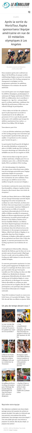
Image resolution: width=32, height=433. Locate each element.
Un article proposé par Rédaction (16, 67)
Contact (15, 430)
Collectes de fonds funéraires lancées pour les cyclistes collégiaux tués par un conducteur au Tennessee (8, 359)
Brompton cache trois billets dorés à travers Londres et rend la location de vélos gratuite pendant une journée (23, 360)
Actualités (16, 17)
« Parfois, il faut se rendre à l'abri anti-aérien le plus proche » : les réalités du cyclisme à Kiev (23, 387)
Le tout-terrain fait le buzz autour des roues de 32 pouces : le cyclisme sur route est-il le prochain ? (8, 327)
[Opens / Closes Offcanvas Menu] (29, 12)
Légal (10, 430)
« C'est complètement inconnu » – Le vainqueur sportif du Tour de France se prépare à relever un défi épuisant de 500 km (23, 330)
